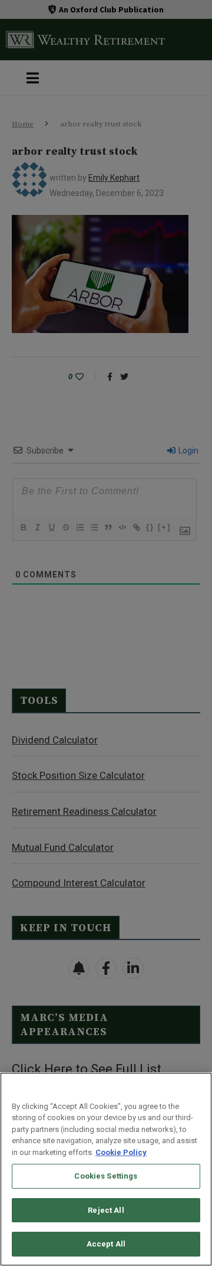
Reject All (106, 1210)
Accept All (106, 1243)
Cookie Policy (121, 1152)
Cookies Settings (105, 1176)
